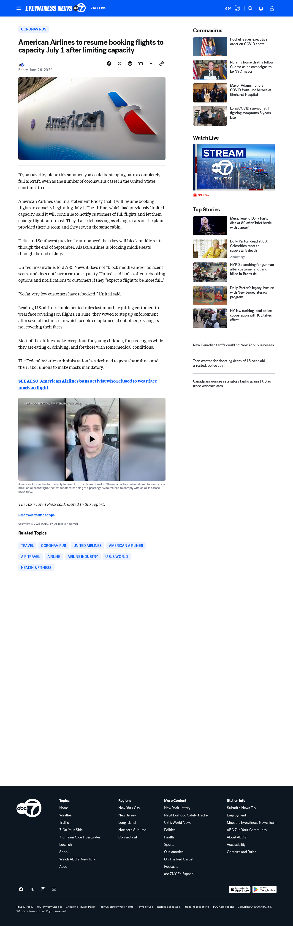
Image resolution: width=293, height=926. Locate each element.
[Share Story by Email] (151, 63)
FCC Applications (223, 906)
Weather (65, 815)
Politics (169, 830)
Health (169, 837)
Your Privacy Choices (49, 906)
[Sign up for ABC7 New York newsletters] (54, 889)
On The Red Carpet (178, 859)
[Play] (234, 167)
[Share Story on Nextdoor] (140, 63)
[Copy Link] (161, 63)
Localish (65, 844)
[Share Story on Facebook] (109, 63)
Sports (169, 844)
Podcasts (171, 866)
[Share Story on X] (119, 63)
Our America (173, 852)
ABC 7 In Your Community (247, 830)
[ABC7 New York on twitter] (32, 889)
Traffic (64, 822)
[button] (19, 7)
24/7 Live (98, 8)
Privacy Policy (24, 906)
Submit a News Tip (241, 808)
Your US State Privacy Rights (116, 906)
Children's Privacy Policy (80, 906)
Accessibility (236, 844)
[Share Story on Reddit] (130, 63)
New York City (129, 808)
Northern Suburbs (132, 830)
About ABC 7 (237, 837)
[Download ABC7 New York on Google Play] (264, 889)
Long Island (127, 822)
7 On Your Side (71, 830)
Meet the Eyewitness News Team (252, 822)
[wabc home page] (28, 808)
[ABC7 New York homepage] (55, 8)
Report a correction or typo (36, 515)
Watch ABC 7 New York (77, 859)
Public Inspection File (196, 906)
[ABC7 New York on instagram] (43, 889)
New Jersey (127, 815)
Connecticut (127, 837)
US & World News (177, 822)
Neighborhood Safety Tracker (186, 815)
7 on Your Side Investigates (79, 837)
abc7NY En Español (179, 874)
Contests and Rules (241, 852)
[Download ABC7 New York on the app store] (240, 889)
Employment (236, 815)
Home (63, 808)
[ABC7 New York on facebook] (21, 889)
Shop (63, 852)
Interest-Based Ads (168, 906)
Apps (63, 866)
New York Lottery (177, 808)
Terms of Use (145, 906)
